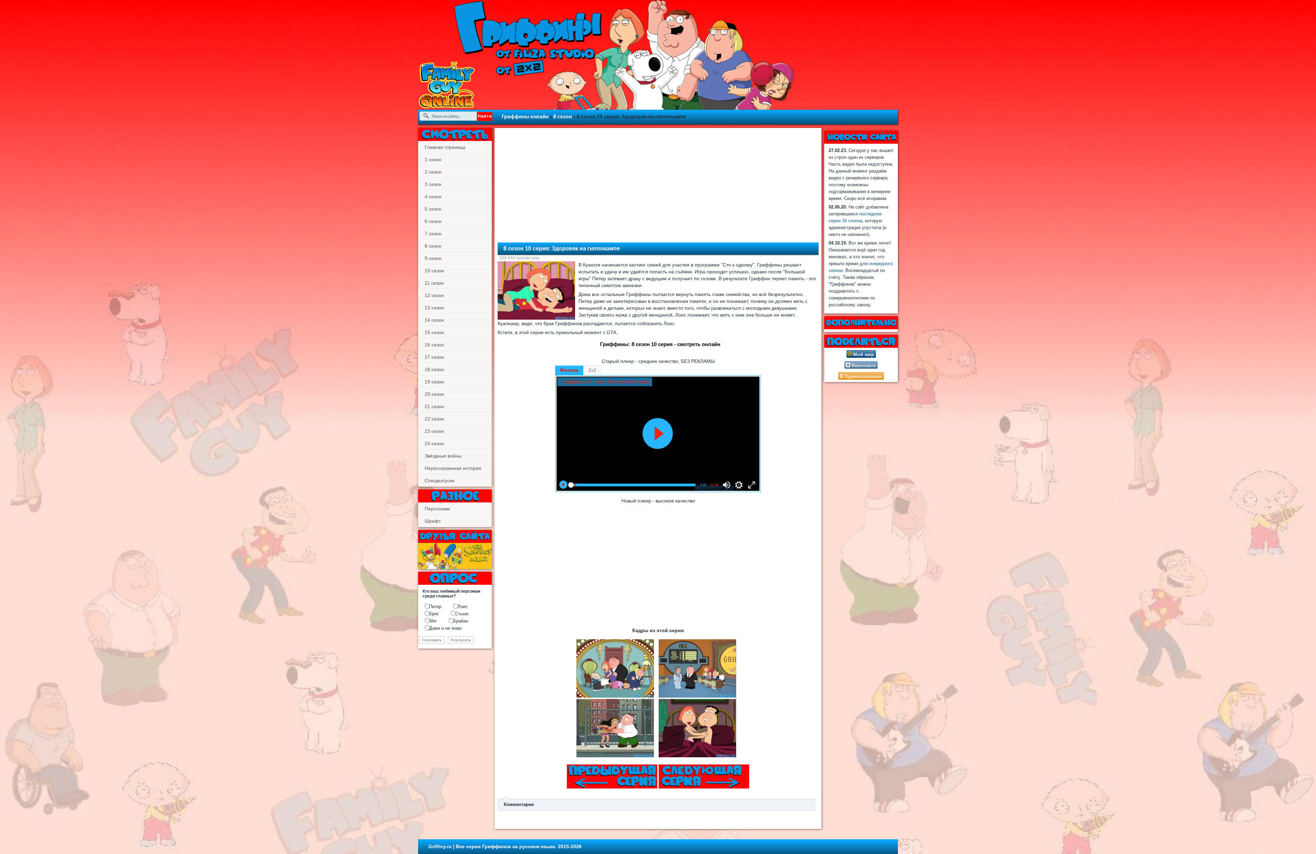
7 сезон (433, 233)
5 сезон (433, 209)
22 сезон (434, 419)
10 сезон (434, 270)
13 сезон (434, 307)
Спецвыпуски (439, 480)
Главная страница (445, 147)
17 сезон (434, 357)
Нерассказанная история (453, 468)
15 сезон (434, 332)
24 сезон (434, 443)
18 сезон (434, 369)
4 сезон (433, 196)
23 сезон (434, 431)
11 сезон (434, 283)
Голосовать (432, 640)
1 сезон (433, 159)
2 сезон (433, 172)
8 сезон (562, 117)
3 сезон (433, 184)
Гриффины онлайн (525, 117)
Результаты (461, 640)
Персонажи (437, 508)
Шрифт (433, 521)
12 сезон (434, 295)
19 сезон (434, 381)
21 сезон (434, 406)
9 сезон (433, 258)
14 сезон (434, 320)
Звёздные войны (443, 456)
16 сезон (434, 344)
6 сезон (433, 221)
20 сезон (434, 394)
